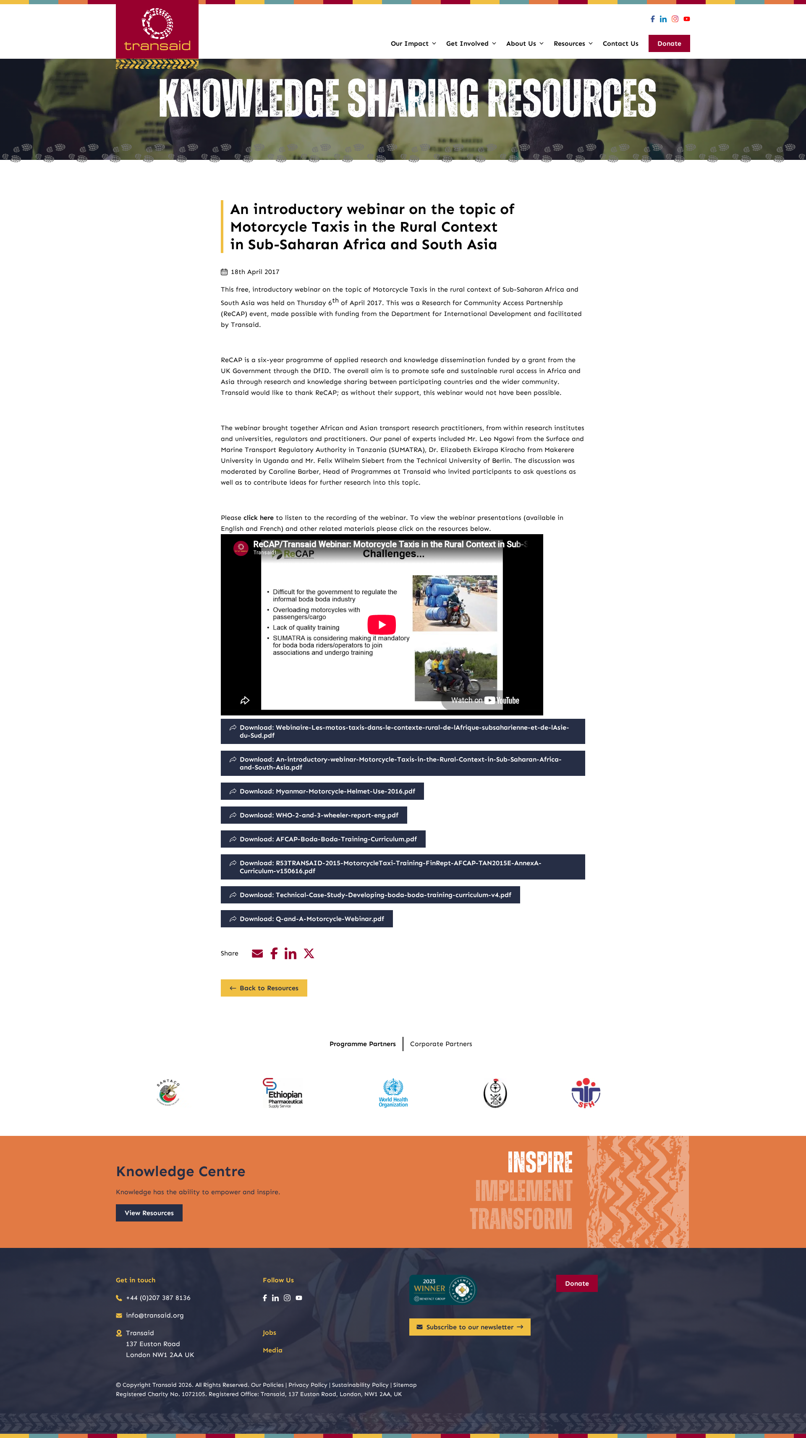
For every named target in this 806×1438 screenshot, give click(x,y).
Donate (577, 1283)
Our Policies (267, 1384)
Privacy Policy (307, 1384)
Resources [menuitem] (569, 43)
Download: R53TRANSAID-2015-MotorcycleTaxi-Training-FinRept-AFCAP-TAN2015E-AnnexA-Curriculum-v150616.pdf (391, 867)
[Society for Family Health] (586, 1093)
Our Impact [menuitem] (410, 43)
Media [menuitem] (273, 1350)
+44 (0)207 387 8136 (158, 1298)
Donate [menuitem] (669, 43)
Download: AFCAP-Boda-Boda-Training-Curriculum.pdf (328, 839)
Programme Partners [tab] (363, 1044)
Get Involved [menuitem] (467, 43)
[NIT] (496, 1093)
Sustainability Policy (360, 1384)
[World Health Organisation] (393, 1093)
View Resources (149, 1213)
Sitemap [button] (405, 1384)
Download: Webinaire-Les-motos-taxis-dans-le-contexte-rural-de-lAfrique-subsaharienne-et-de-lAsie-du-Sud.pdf (404, 731)
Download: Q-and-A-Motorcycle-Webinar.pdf (312, 919)
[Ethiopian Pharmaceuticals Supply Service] (283, 1093)
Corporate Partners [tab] (441, 1044)
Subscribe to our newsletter (470, 1327)
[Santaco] (170, 1093)
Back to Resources (269, 988)
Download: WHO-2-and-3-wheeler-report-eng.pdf (319, 815)
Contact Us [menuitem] (621, 43)
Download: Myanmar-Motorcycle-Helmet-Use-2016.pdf (327, 791)
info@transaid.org (155, 1315)
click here (258, 518)
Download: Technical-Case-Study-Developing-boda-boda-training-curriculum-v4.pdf (375, 895)
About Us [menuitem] (521, 43)
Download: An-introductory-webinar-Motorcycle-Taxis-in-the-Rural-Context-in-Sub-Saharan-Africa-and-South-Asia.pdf (401, 763)
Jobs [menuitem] (269, 1332)
